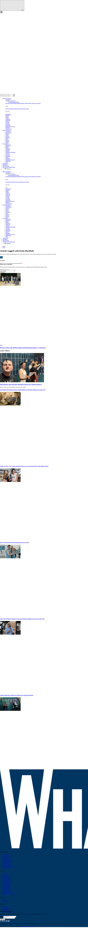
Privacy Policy (25, 926)
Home (4, 246)
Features (7, 136)
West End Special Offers (13, 102)
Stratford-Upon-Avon (10, 159)
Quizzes (7, 140)
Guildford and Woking (10, 152)
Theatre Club (5, 163)
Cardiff (7, 118)
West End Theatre (7, 877)
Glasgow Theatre (6, 857)
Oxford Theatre (6, 892)
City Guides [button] (5, 143)
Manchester (8, 125)
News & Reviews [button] (7, 130)
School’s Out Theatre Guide (9, 167)
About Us (5, 910)
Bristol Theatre (6, 882)
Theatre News (9, 132)
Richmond (14, 103)
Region (1, 270)
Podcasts (7, 141)
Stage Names (5, 906)
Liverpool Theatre (7, 864)
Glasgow (7, 121)
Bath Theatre (5, 858)
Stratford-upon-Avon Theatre (9, 867)
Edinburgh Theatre (7, 862)
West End (13, 100)
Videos (7, 135)
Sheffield (7, 127)
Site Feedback (6, 909)
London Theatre (6, 854)
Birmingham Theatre (7, 859)
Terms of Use (31, 926)
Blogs (7, 138)
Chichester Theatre (7, 860)
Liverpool (8, 124)
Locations (8, 99)
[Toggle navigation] (1, 12)
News (4, 247)
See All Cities (8, 129)
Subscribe (3, 272)
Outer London (31, 103)
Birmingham (8, 114)
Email (1, 269)
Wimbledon (19, 103)
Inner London (25, 103)
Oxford (7, 157)
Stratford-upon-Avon (10, 126)
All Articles (8, 131)
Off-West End (9, 103)
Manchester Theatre (7, 865)
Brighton (7, 115)
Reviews (7, 134)
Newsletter (5, 164)
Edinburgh (8, 120)
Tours (36, 103)
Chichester (8, 119)
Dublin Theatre (6, 856)
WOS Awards (6, 166)
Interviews (8, 137)
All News (5, 894)
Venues (39, 103)
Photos (7, 142)
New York (5, 901)
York (7, 162)
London (4, 900)
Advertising (5, 908)
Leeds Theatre (6, 863)
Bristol (7, 116)
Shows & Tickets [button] (6, 98)
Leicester (7, 122)
